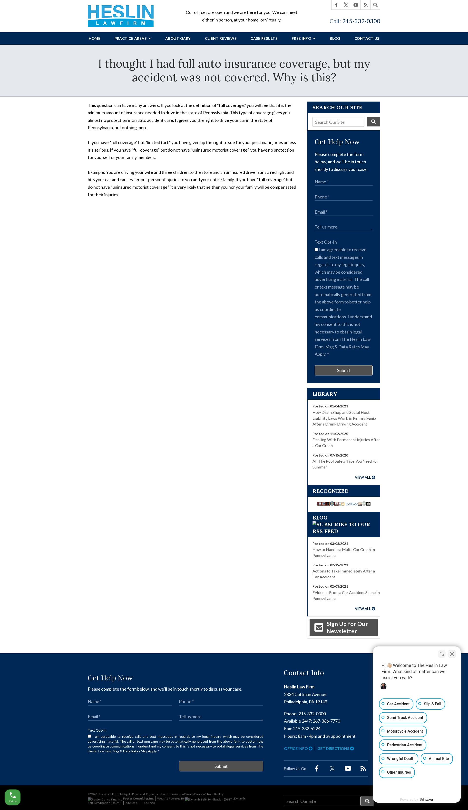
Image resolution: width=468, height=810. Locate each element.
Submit (343, 370)
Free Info (302, 38)
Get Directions (333, 748)
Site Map (131, 803)
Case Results (264, 38)
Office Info (296, 748)
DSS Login (149, 803)
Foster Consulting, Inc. (138, 798)
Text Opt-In (326, 242)
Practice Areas (131, 38)
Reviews (220, 38)
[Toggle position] (442, 654)
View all (363, 477)
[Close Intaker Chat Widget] (452, 654)
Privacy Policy (193, 794)
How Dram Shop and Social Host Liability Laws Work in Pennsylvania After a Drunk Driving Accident (344, 418)
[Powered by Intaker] (426, 799)
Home (94, 38)
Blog (335, 38)
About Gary (178, 38)
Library (324, 393)
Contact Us (366, 38)
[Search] (375, 5)
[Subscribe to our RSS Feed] (343, 531)
